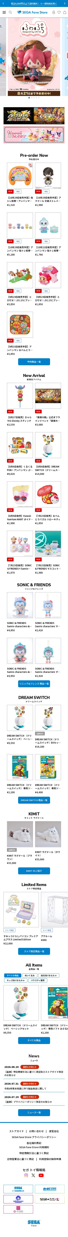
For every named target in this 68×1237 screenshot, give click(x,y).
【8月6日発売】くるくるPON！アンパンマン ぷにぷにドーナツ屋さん (20, 468)
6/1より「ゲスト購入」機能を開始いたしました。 (34, 3)
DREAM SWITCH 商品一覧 (34, 800)
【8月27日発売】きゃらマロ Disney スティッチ (19, 419)
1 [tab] (29, 97)
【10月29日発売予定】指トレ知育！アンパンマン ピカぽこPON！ (20, 199)
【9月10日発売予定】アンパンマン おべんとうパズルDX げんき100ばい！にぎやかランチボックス (20, 348)
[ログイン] (53, 12)
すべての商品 (34, 1040)
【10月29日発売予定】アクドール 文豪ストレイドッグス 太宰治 (48, 199)
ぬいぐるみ (30, 975)
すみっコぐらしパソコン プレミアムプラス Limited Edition (20, 937)
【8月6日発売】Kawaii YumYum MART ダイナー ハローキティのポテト (20, 517)
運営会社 (54, 1131)
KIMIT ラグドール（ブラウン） (19, 857)
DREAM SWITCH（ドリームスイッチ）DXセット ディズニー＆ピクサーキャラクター (48, 741)
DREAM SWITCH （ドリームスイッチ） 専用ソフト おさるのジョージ (19, 786)
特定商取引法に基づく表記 (34, 1153)
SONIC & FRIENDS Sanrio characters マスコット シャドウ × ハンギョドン (47, 670)
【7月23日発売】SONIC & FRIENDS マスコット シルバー (47, 567)
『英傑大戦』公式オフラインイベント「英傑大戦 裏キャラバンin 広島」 (47, 419)
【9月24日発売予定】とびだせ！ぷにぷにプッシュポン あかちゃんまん (47, 298)
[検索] (10, 12)
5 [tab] (39, 97)
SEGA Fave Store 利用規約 (34, 1147)
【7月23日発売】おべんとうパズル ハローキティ (47, 517)
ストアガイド (16, 1131)
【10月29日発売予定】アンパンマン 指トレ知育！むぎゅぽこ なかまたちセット (20, 249)
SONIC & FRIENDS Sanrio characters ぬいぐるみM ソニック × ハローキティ (19, 624)
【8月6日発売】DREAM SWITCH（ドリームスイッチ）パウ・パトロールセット (47, 468)
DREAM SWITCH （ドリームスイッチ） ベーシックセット (19, 737)
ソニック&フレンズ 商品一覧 (34, 683)
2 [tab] (31, 97)
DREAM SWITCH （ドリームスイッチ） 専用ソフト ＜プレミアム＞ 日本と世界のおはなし (48, 786)
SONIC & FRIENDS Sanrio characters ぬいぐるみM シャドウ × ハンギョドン (19, 670)
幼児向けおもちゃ (49, 975)
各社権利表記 (34, 1143)
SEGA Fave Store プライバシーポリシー (34, 1137)
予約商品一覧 (34, 361)
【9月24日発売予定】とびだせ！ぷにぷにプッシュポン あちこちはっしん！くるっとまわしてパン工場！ (19, 298)
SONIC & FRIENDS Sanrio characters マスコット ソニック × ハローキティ (47, 624)
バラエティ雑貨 (38, 980)
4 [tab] (36, 97)
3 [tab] (34, 97)
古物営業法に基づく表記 (20, 1159)
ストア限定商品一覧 (34, 951)
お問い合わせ (36, 1131)
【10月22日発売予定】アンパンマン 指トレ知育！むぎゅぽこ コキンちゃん (48, 249)
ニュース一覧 (34, 1112)
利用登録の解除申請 (50, 1159)
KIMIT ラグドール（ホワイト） (47, 853)
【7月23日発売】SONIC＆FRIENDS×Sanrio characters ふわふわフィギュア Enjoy (19, 567)
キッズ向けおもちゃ (16, 980)
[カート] (64, 12)
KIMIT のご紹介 (34, 870)
